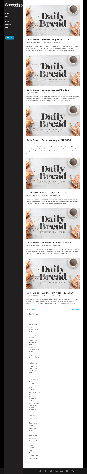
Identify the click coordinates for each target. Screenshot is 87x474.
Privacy (14, 47)
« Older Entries (30, 309)
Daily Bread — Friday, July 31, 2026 (33, 370)
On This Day (32, 438)
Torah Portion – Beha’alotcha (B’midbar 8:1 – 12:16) (34, 396)
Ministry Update (33, 435)
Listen (7, 16)
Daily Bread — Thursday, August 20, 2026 (34, 349)
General (31, 433)
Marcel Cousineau (34, 375)
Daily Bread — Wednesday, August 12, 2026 (50, 292)
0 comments (56, 42)
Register (31, 447)
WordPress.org (33, 458)
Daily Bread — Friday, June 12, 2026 (34, 379)
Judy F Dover (33, 384)
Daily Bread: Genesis (46, 42)
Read (7, 13)
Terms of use (8, 47)
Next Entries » (76, 309)
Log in (30, 450)
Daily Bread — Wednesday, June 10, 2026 (34, 388)
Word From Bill (33, 440)
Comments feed (33, 455)
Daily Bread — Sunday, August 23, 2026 (33, 329)
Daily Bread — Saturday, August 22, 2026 (34, 336)
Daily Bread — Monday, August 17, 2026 (47, 39)
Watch (7, 19)
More (7, 27)
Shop (7, 22)
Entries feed (32, 453)
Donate (9, 38)
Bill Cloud (31, 392)
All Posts (37, 42)
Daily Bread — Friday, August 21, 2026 (34, 342)
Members (8, 24)
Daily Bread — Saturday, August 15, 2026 (48, 140)
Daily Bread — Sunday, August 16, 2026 (47, 89)
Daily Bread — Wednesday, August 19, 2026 (34, 356)
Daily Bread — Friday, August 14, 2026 (47, 192)
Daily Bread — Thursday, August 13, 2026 (48, 242)
